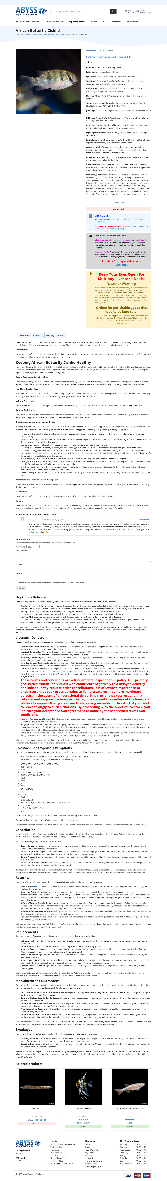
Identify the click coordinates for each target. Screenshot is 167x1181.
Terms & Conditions (93, 1161)
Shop (29, 35)
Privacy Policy (91, 1163)
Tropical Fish (49, 35)
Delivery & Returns (55, 335)
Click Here (122, 264)
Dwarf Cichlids (66, 35)
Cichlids (57, 35)
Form (34, 886)
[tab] (24, 335)
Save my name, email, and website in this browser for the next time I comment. (51, 582)
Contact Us (89, 1158)
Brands (88, 1147)
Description (24, 335)
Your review (21, 550)
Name (19, 564)
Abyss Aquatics (21, 35)
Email (19, 573)
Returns (88, 1155)
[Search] (113, 11)
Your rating (21, 547)
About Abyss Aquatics (94, 1166)
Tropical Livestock (38, 35)
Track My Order (92, 1150)
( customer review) (105, 50)
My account (90, 1152)
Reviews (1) (38, 335)
